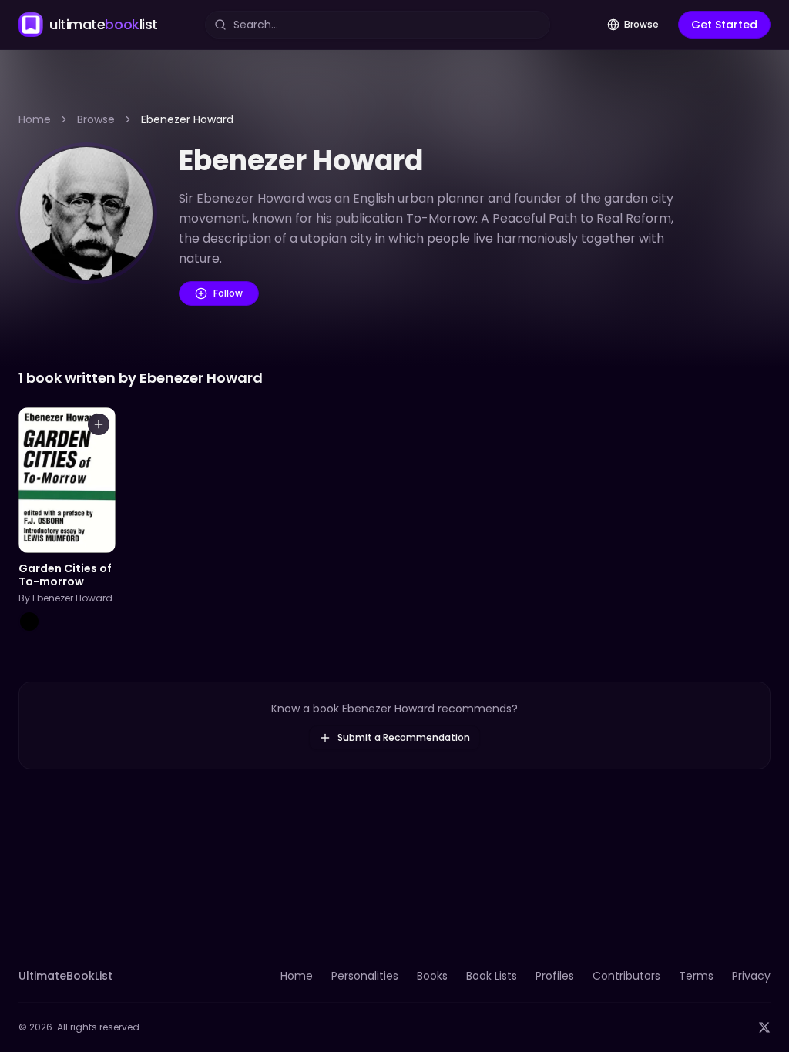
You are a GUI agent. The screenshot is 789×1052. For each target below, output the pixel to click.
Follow (228, 293)
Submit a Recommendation (403, 737)
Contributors (626, 975)
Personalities (364, 975)
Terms (696, 975)
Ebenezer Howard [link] (187, 119)
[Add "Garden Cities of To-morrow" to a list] (98, 424)
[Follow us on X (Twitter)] (764, 1027)
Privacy (751, 975)
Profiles (555, 975)
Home (34, 119)
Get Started (724, 24)
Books (432, 975)
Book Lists (491, 975)
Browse (641, 24)
